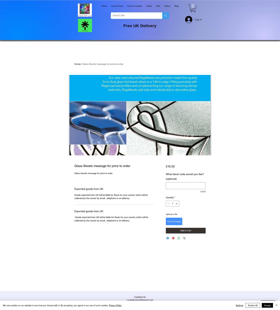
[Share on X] (184, 238)
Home (77, 64)
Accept (267, 305)
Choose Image (174, 221)
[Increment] (177, 203)
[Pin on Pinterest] (173, 238)
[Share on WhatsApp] (179, 238)
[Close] (276, 305)
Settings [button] (239, 305)
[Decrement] (168, 203)
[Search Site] (165, 15)
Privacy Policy (115, 305)
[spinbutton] (172, 203)
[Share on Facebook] (167, 238)
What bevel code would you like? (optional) (185, 176)
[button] (117, 6)
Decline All (253, 305)
